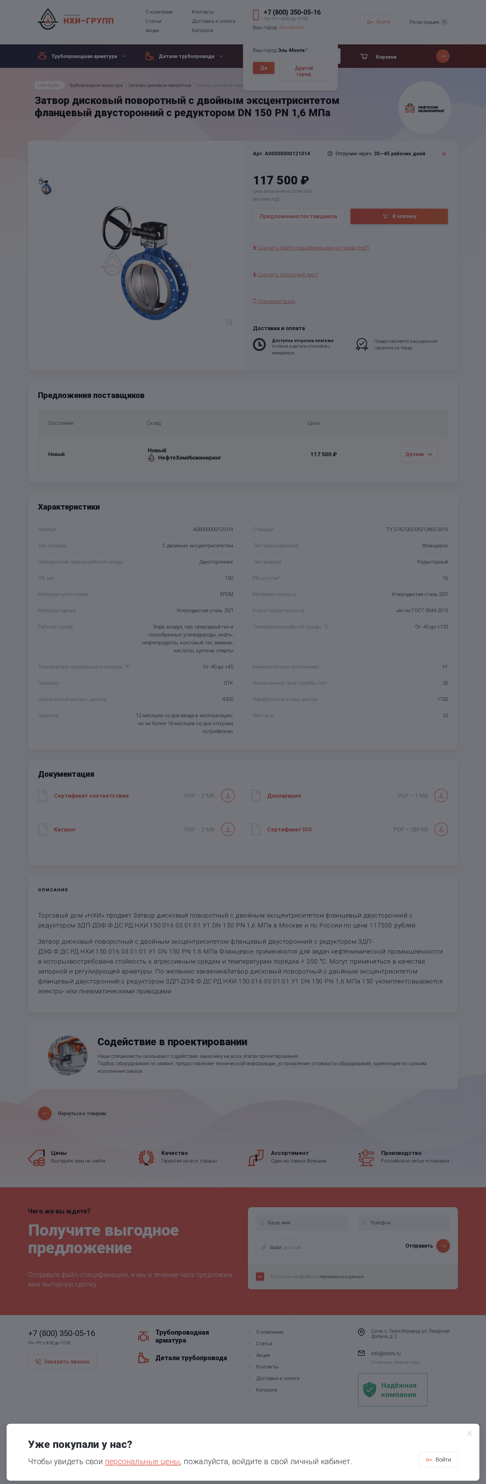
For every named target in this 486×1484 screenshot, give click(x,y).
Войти (443, 1459)
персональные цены (142, 1461)
